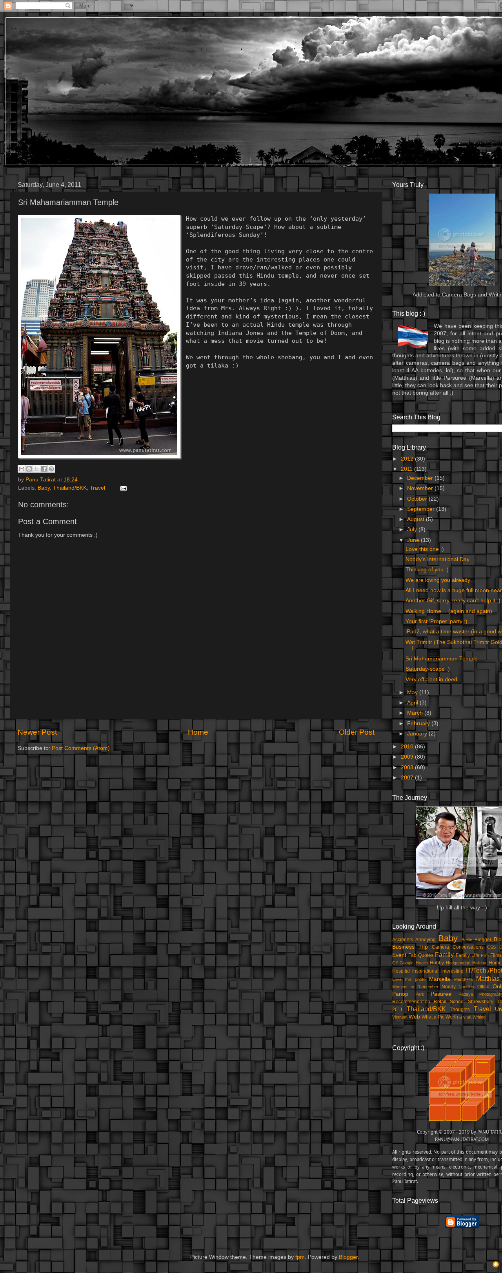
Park (419, 994)
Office (483, 987)
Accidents (402, 939)
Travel (97, 488)
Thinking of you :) (427, 569)
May (413, 692)
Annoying (425, 939)
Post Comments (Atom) (81, 748)
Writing (479, 1017)
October (418, 499)
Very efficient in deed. (432, 679)
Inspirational (425, 971)
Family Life (467, 955)
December (421, 478)
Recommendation (411, 1001)
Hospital (401, 971)
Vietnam (399, 1017)
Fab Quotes (420, 955)
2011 (407, 469)
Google (406, 962)
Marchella (463, 979)
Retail (440, 1001)
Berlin (467, 939)
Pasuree (441, 994)
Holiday (479, 962)
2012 (408, 459)
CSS (491, 947)
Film (485, 955)
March (415, 713)
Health (422, 962)
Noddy (449, 987)
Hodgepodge (458, 962)
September (421, 509)
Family (444, 954)
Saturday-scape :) (428, 669)
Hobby (437, 963)
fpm (300, 1257)
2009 (408, 757)
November (421, 488)
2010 (408, 747)
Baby (44, 488)
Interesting (452, 971)
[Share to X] (36, 469)
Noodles (466, 986)
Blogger (483, 939)
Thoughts (460, 1009)
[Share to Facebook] (44, 469)
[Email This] (21, 469)
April (413, 703)
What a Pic (433, 1017)
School (457, 1001)
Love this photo (409, 979)
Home (198, 732)
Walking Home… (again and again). (450, 611)
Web (414, 1017)
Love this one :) (425, 549)
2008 (408, 767)
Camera (440, 947)
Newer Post (37, 732)
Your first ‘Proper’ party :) (436, 621)
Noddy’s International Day (437, 559)
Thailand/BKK (70, 488)
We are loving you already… (441, 580)
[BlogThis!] (29, 469)
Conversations (468, 947)
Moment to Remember (415, 986)
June (414, 540)
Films (496, 955)
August (416, 519)
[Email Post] (122, 488)
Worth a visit (458, 1017)
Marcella (439, 979)
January (418, 734)
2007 (408, 778)
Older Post (357, 732)
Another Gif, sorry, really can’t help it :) (453, 601)
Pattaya (465, 994)
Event (399, 955)
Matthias (488, 978)
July (412, 529)
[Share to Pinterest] (51, 469)
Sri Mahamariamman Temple (442, 659)
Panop (400, 994)
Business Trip (410, 947)
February (419, 723)
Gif (395, 962)
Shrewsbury (480, 1001)
